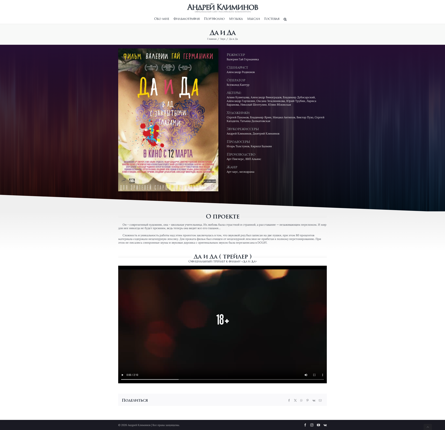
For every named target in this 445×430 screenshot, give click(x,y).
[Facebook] (289, 400)
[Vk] (314, 400)
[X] (295, 400)
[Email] (320, 400)
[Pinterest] (307, 400)
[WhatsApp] (301, 400)
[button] (285, 19)
